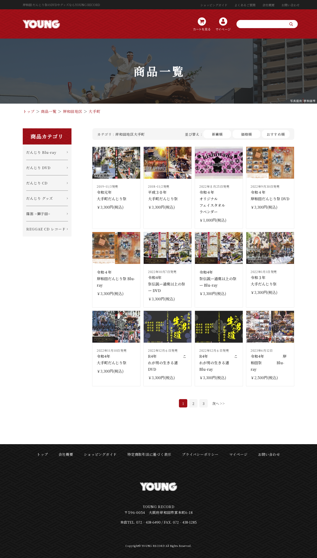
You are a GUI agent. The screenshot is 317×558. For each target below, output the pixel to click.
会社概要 (268, 5)
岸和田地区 (72, 111)
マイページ (238, 454)
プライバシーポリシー (200, 454)
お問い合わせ (290, 5)
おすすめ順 (276, 134)
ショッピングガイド (213, 5)
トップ (29, 111)
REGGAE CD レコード (46, 228)
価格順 (246, 134)
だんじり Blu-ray (41, 152)
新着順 (217, 134)
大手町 (94, 111)
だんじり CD (37, 183)
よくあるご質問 (245, 5)
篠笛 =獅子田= (38, 213)
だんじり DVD (38, 167)
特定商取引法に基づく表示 (149, 454)
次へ (215, 403)
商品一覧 (48, 111)
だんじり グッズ (39, 198)
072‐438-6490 (148, 522)
